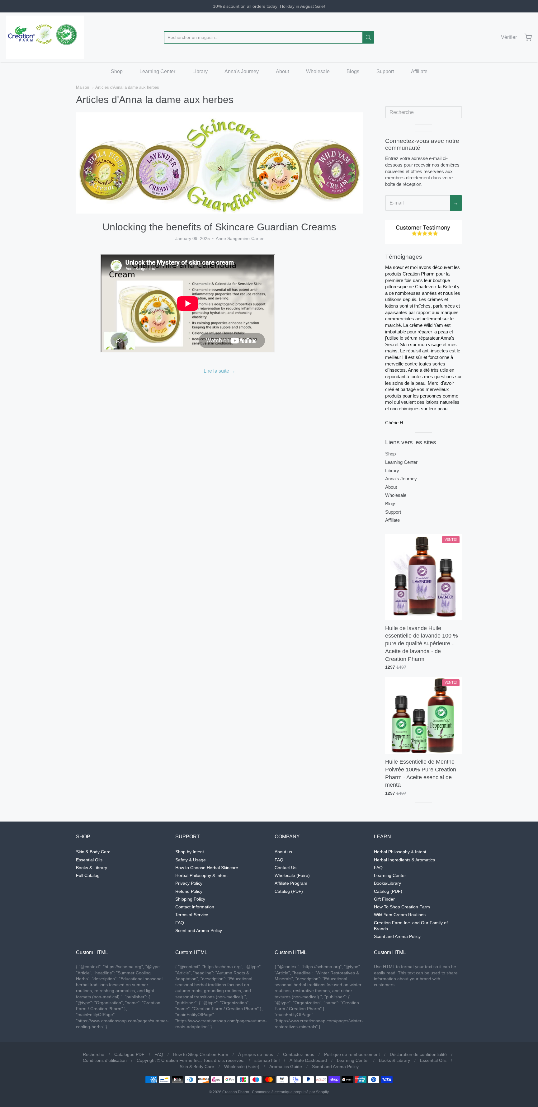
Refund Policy (188, 891)
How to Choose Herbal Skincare (206, 867)
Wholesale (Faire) (292, 875)
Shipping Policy (190, 899)
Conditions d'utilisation (105, 1060)
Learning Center (157, 71)
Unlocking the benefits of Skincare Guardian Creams (219, 227)
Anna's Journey (241, 71)
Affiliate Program (291, 883)
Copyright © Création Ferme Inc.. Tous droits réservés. (190, 1060)
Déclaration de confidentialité (418, 1054)
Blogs (353, 71)
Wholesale (318, 71)
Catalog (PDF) (289, 891)
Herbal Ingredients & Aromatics (404, 859)
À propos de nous (255, 1054)
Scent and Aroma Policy (198, 930)
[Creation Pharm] (45, 37)
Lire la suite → (219, 371)
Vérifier (509, 37)
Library (200, 71)
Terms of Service (191, 914)
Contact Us (285, 867)
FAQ (179, 922)
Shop (117, 71)
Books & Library (91, 867)
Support (385, 71)
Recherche (93, 1054)
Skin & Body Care (93, 851)
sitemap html (267, 1060)
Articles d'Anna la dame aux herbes (127, 87)
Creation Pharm (235, 1092)
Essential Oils (89, 859)
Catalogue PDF (129, 1054)
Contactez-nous (298, 1054)
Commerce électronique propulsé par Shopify (290, 1092)
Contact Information (194, 906)
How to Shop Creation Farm (200, 1054)
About (282, 71)
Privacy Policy (188, 883)
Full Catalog (88, 875)
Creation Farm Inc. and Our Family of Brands (411, 925)
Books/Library (387, 883)
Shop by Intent (189, 851)
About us (283, 851)
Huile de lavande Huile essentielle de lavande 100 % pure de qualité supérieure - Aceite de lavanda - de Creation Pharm (421, 643)
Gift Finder (384, 899)
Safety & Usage (190, 859)
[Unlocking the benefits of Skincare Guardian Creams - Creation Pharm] (219, 163)
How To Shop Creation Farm (402, 906)
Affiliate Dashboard (308, 1060)
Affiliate (419, 71)
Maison (82, 87)
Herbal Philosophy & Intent (201, 875)
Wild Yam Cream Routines (400, 914)
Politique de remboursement (352, 1054)
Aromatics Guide (285, 1066)
